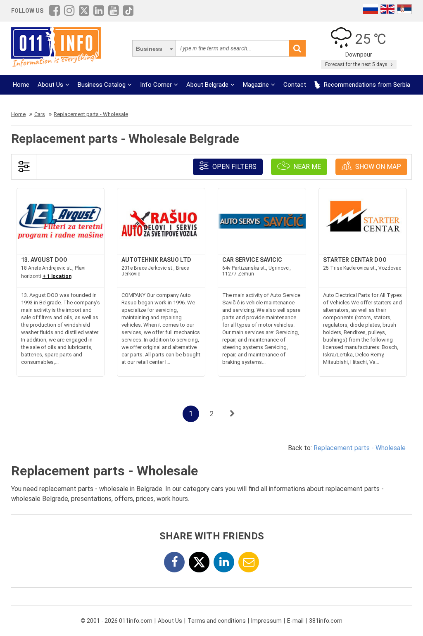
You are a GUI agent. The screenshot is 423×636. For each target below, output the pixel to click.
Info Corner (156, 84)
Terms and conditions (217, 620)
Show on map (377, 167)
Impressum (266, 620)
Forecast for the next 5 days (357, 64)
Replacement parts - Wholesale (360, 448)
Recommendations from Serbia (366, 84)
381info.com (325, 620)
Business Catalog (102, 84)
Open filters (234, 167)
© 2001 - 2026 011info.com (116, 620)
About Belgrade (207, 84)
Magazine (256, 84)
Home (21, 84)
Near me (306, 167)
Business (149, 48)
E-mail (295, 620)
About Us (50, 84)
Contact (294, 84)
